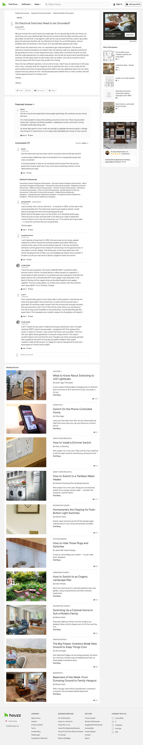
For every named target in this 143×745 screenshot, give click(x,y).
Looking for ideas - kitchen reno (125, 66)
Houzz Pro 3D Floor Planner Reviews (70, 731)
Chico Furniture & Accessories (48, 190)
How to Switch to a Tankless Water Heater (74, 477)
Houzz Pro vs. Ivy (64, 725)
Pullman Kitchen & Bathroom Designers (42, 197)
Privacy (33, 725)
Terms (33, 728)
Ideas (37, 4)
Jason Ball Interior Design (65, 550)
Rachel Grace (60, 517)
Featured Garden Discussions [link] (63, 13)
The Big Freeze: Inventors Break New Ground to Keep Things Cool (75, 645)
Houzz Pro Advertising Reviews (69, 728)
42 (97, 533)
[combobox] (77, 4)
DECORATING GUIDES (61, 505)
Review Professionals (92, 721)
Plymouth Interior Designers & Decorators (66, 183)
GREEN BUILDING (59, 639)
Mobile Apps (35, 735)
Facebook (118, 725)
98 (97, 667)
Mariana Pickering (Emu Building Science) (72, 483)
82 (97, 633)
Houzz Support (90, 731)
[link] (123, 154)
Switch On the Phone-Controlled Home (72, 410)
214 (96, 499)
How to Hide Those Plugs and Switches (70, 544)
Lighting (19, 17)
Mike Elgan (59, 416)
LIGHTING (56, 371)
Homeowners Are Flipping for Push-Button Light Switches (74, 511)
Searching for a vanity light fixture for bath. (125, 105)
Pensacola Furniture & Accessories (58, 186)
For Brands (62, 735)
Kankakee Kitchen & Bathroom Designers (42, 194)
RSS (116, 732)
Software (26, 4)
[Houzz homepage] (4, 4)
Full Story (57, 395)
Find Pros (13, 4)
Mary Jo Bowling (62, 446)
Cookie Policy (36, 731)
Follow (53, 90)
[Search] (46, 4)
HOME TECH (57, 405)
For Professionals (64, 718)
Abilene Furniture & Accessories (40, 188)
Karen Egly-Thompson (64, 383)
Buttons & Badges (64, 738)
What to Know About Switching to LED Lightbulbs (73, 377)
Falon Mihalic (60, 584)
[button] (54, 122)
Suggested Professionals (93, 725)
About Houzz (35, 718)
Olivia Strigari (60, 651)
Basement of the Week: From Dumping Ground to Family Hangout (75, 679)
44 (97, 700)
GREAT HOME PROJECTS (62, 438)
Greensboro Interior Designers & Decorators (35, 183)
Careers (34, 721)
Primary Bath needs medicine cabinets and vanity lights (123, 54)
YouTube (118, 728)
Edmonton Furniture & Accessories (41, 192)
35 (97, 466)
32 (97, 432)
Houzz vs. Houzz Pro (65, 721)
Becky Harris (60, 617)
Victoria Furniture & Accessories (64, 188)
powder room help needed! (125, 78)
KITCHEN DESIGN (59, 539)
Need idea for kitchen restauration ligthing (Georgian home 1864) (123, 93)
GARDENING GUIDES (60, 572)
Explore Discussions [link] (22, 13)
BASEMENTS (57, 673)
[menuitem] (13, 4)
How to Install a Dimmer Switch (72, 442)
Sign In (87, 738)
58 (97, 600)
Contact (88, 735)
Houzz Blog (119, 718)
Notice (40, 725)
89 (97, 566)
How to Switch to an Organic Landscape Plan (70, 578)
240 (96, 399)
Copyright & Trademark (39, 738)
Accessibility (89, 728)
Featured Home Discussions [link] (41, 13)
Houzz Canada (90, 718)
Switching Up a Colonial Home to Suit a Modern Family (73, 611)
